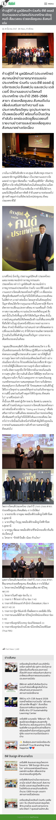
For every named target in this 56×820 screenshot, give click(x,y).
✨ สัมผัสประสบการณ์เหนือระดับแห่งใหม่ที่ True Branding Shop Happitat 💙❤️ (35, 745)
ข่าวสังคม (29, 29)
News (23, 29)
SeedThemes (34, 817)
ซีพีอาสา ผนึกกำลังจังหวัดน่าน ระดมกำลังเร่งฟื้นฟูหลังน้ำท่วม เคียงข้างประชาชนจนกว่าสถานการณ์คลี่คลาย (34, 689)
